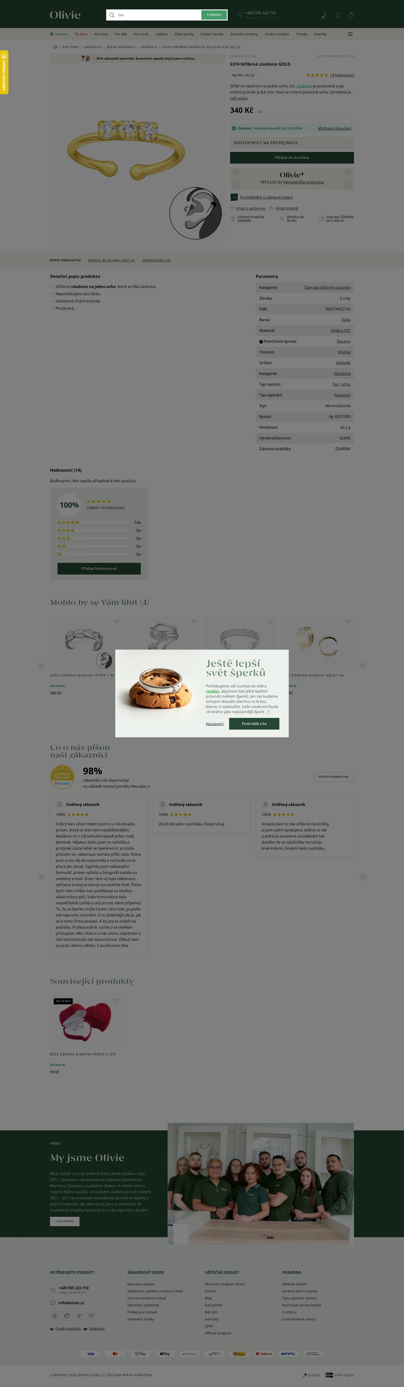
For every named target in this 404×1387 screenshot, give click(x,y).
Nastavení (215, 723)
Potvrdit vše (254, 724)
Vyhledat (214, 14)
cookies (212, 691)
